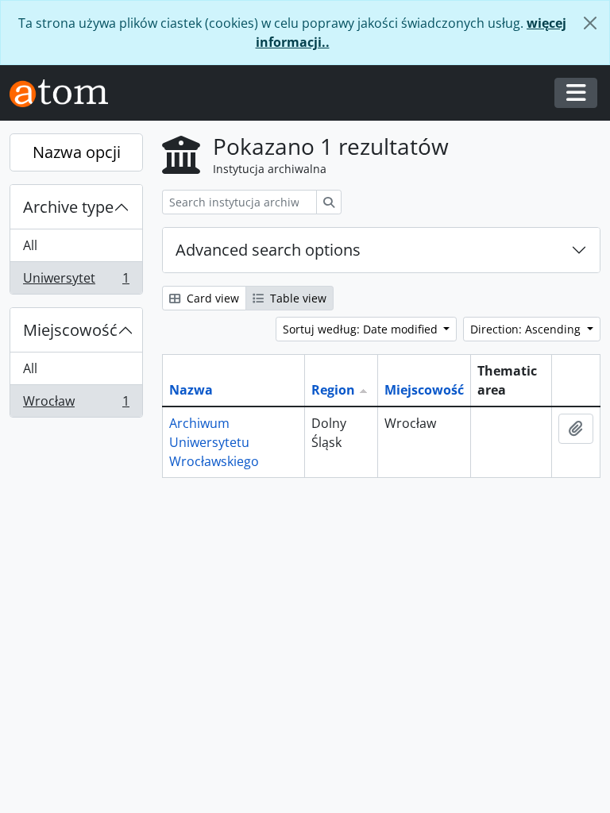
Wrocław (75, 404)
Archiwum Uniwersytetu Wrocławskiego (214, 442)
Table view (296, 298)
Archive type (68, 207)
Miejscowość (70, 330)
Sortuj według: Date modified (362, 329)
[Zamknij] (590, 23)
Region (333, 390)
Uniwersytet (75, 281)
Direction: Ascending (527, 329)
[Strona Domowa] (65, 93)
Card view (211, 298)
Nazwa (191, 390)
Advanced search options (268, 249)
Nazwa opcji (77, 152)
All (30, 245)
